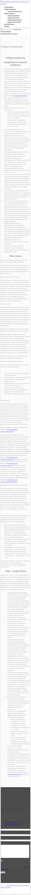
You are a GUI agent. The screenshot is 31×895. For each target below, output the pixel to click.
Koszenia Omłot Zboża (14, 11)
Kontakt (6, 26)
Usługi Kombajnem (10, 9)
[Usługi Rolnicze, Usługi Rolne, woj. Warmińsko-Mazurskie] (15, 4)
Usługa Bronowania (14, 15)
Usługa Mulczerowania (15, 20)
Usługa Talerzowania (14, 22)
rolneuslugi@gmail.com (20, 95)
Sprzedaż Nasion (9, 24)
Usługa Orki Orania (13, 18)
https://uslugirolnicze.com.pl (12, 824)
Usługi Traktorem (9, 13)
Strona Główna (8, 7)
